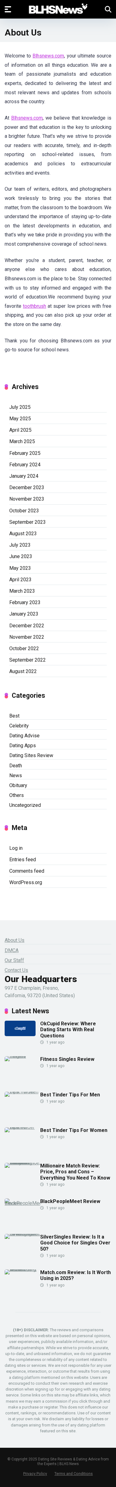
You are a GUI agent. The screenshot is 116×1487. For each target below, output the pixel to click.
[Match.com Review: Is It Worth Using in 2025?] (22, 1269)
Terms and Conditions (73, 1473)
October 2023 (24, 511)
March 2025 (22, 441)
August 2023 (23, 533)
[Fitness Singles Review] (22, 1056)
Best (14, 716)
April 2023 (20, 580)
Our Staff (14, 960)
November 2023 (26, 499)
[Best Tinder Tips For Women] (22, 1127)
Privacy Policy (35, 1473)
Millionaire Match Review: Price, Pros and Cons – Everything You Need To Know (75, 1171)
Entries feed (22, 859)
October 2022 (24, 648)
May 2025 (20, 419)
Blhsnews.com (48, 56)
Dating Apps (22, 745)
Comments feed (26, 871)
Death (15, 766)
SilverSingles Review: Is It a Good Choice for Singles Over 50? (75, 1243)
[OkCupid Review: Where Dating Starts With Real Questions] (20, 1034)
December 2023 (26, 487)
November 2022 (26, 637)
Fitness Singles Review (67, 1059)
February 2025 (25, 453)
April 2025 (20, 430)
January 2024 (23, 476)
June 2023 (20, 556)
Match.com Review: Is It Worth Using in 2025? (75, 1275)
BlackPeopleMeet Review (70, 1201)
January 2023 (23, 614)
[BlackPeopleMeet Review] (22, 1203)
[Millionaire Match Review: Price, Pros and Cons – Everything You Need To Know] (22, 1163)
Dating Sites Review (31, 755)
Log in (16, 848)
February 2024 (25, 465)
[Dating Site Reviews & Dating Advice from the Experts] (58, 9)
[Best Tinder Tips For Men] (22, 1092)
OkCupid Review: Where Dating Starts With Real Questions (68, 1029)
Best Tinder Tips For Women (73, 1130)
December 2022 (26, 626)
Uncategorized (25, 805)
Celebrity (19, 726)
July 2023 (20, 545)
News (15, 775)
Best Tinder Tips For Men (70, 1095)
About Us (14, 940)
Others (16, 795)
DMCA (12, 950)
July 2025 (20, 407)
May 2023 (20, 568)
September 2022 (27, 660)
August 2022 (23, 671)
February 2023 (25, 602)
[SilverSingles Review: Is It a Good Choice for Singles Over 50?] (22, 1234)
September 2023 (27, 522)
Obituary (18, 785)
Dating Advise (24, 736)
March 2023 (22, 591)
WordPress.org (25, 882)
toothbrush (34, 306)
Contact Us (16, 970)
